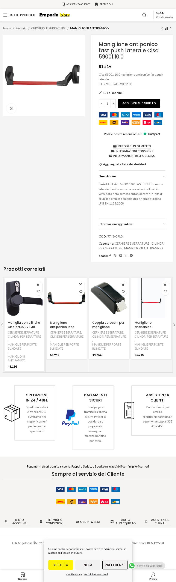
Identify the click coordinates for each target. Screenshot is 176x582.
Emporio (21, 28)
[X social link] (115, 256)
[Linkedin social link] (126, 256)
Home (7, 28)
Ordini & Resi (90, 521)
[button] (38, 284)
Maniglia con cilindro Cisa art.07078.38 (24, 324)
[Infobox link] (29, 413)
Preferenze (115, 565)
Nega (87, 565)
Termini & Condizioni (54, 521)
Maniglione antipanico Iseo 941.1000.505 (62, 326)
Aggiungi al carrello (139, 103)
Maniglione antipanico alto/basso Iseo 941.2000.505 (147, 328)
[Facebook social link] (110, 256)
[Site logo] (54, 15)
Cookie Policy (74, 574)
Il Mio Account (19, 521)
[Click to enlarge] (11, 108)
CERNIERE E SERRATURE (48, 28)
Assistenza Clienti (159, 521)
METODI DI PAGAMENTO (134, 146)
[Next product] (170, 28)
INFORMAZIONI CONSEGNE (134, 151)
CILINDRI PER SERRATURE (24, 336)
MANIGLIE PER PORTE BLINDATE (22, 346)
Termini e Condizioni (96, 574)
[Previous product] (162, 28)
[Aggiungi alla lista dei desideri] (38, 291)
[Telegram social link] (131, 256)
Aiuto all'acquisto (125, 521)
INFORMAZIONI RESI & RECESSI (134, 156)
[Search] (144, 15)
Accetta (60, 565)
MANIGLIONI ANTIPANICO (89, 28)
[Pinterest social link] (120, 256)
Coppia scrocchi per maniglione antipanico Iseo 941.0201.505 (108, 328)
